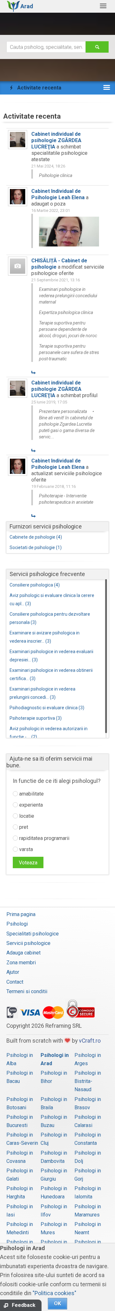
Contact (14, 982)
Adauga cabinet (23, 953)
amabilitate (31, 794)
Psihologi (17, 924)
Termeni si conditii (26, 991)
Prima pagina (20, 914)
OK (57, 1304)
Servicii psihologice (28, 943)
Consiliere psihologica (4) (35, 584)
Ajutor (12, 972)
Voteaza (28, 863)
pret (23, 827)
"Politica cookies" (54, 1293)
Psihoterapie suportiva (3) (36, 718)
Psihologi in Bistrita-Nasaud (87, 1081)
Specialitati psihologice (32, 934)
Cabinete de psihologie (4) (36, 537)
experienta (30, 805)
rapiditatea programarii (43, 838)
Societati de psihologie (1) (36, 547)
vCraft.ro (90, 1041)
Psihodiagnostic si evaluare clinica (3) (47, 707)
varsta (25, 849)
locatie (26, 816)
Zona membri (21, 963)
